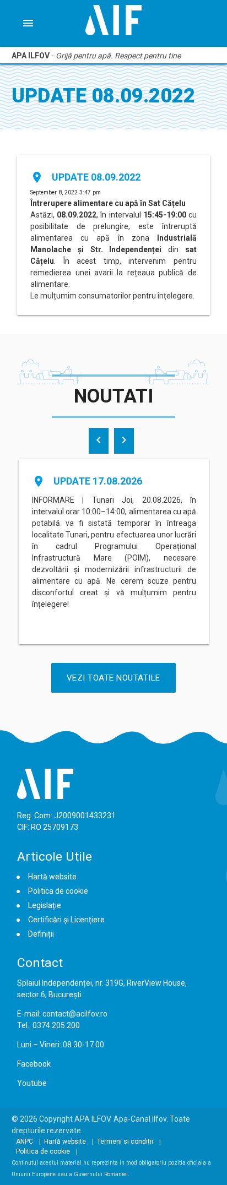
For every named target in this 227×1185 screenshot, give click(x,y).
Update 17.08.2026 (97, 481)
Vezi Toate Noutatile (113, 678)
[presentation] (99, 441)
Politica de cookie (58, 891)
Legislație (44, 905)
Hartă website (52, 876)
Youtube (32, 1083)
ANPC (24, 1141)
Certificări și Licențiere (66, 919)
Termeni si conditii (125, 1141)
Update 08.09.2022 (96, 177)
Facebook (34, 1063)
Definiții (41, 933)
